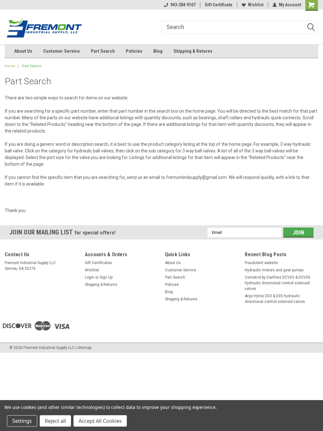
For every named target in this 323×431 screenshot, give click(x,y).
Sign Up (106, 277)
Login (89, 277)
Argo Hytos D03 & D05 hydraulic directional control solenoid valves (275, 299)
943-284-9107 (183, 4)
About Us (23, 51)
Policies (134, 51)
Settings (22, 420)
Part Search (103, 51)
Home (10, 66)
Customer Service (61, 51)
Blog (157, 51)
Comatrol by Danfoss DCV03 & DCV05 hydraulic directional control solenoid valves (277, 283)
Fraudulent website (261, 263)
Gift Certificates (98, 263)
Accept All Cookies (100, 420)
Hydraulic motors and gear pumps (274, 270)
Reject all (55, 420)
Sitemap (84, 347)
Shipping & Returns (192, 51)
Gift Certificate (218, 4)
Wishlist (255, 4)
